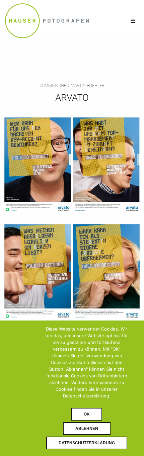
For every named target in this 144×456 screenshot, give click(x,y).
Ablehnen (86, 428)
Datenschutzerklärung (87, 443)
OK (87, 414)
